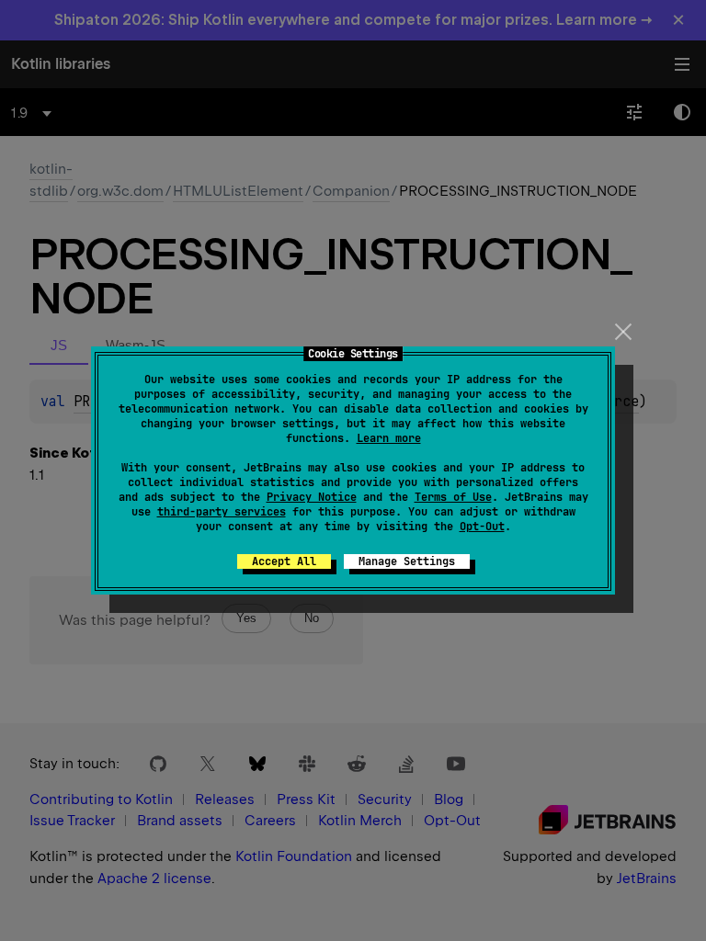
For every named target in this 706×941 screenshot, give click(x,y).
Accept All (284, 561)
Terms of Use (453, 497)
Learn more (389, 438)
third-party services (221, 512)
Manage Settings (407, 561)
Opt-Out (482, 526)
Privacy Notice (312, 497)
